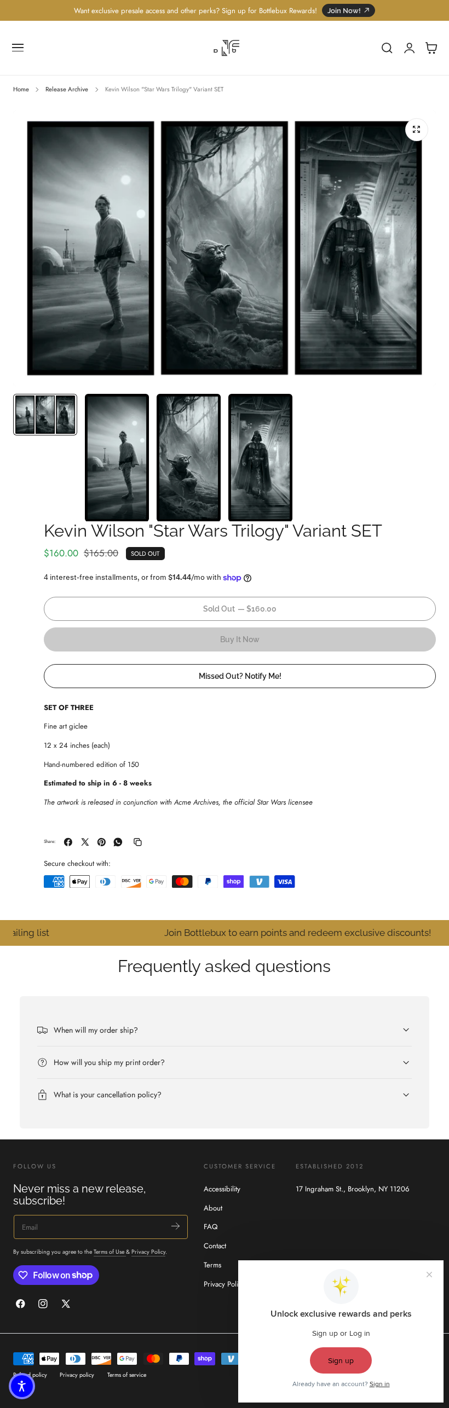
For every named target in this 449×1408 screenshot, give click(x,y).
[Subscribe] (175, 1226)
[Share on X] (85, 842)
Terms (212, 1265)
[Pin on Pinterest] (101, 842)
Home (21, 89)
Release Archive (66, 89)
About (213, 1207)
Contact (215, 1246)
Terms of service (126, 1375)
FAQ (210, 1226)
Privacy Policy (148, 1252)
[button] (18, 48)
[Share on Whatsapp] (118, 842)
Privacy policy (77, 1375)
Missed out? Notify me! (240, 675)
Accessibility (222, 1189)
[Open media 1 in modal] (416, 129)
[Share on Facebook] (68, 842)
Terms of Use (110, 1252)
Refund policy (30, 1375)
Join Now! (344, 11)
